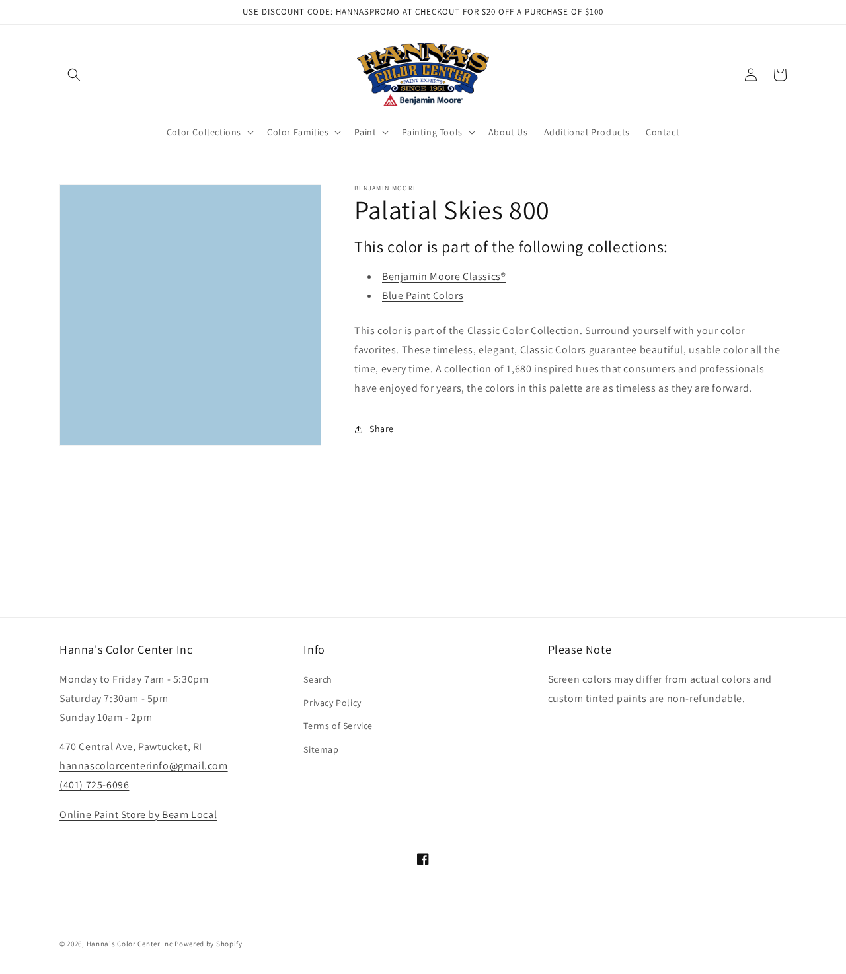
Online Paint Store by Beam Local (138, 814)
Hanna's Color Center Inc (130, 943)
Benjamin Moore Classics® (444, 276)
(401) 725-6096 (94, 785)
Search (317, 679)
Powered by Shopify (208, 943)
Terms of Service (338, 726)
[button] (74, 74)
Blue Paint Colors (422, 295)
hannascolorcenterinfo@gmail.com (143, 766)
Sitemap (320, 749)
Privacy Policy (332, 703)
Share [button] (381, 429)
